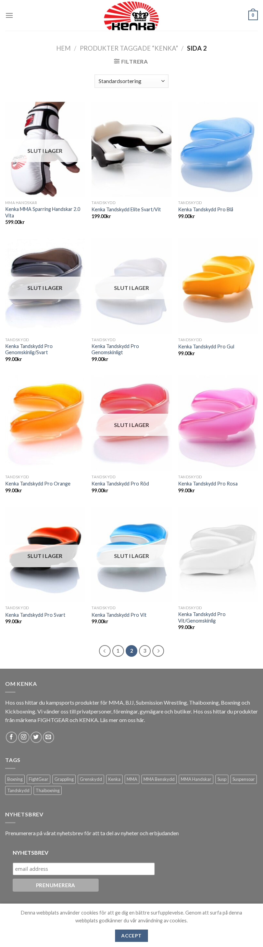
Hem (63, 48)
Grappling (64, 779)
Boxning (15, 779)
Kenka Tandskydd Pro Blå (205, 209)
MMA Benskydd (159, 779)
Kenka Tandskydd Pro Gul (206, 346)
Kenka (114, 779)
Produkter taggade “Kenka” (129, 48)
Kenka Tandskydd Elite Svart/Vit (126, 209)
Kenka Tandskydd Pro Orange (38, 483)
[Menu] (9, 15)
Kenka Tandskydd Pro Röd (120, 483)
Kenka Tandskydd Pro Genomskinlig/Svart (29, 349)
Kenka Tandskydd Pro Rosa (208, 483)
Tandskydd (18, 790)
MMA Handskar (196, 779)
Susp (221, 779)
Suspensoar (244, 779)
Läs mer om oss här (122, 720)
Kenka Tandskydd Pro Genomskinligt (115, 349)
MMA (132, 779)
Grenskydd (91, 779)
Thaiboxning (48, 790)
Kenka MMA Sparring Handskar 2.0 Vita (42, 212)
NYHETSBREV (30, 852)
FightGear (38, 779)
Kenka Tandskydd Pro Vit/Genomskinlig (202, 617)
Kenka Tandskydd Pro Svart (35, 615)
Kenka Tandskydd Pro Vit (119, 615)
